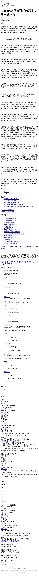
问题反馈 (16, 246)
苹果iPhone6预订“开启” (11, 199)
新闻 (6, 6)
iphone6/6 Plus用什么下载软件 (13, 204)
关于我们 (4, 246)
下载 (5, 277)
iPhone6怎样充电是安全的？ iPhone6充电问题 (18, 206)
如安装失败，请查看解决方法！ (11, 441)
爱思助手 (7, 239)
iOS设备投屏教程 (9, 222)
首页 (2, 6)
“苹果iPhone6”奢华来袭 (11, 202)
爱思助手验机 (8, 228)
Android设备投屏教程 (11, 241)
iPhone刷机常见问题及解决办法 (14, 234)
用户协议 (4, 248)
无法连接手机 (8, 226)
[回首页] (3, 4)
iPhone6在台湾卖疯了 (11, 201)
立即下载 (7, 287)
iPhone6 (6, 192)
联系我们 (10, 246)
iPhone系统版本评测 (10, 243)
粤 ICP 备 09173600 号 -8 (28, 262)
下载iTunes (35, 246)
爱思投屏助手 (8, 235)
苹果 (5, 193)
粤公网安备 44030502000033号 (10, 262)
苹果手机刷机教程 (10, 218)
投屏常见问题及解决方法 (12, 232)
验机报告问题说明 (10, 237)
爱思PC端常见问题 (25, 246)
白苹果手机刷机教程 (10, 224)
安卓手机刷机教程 (10, 220)
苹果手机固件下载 (10, 230)
